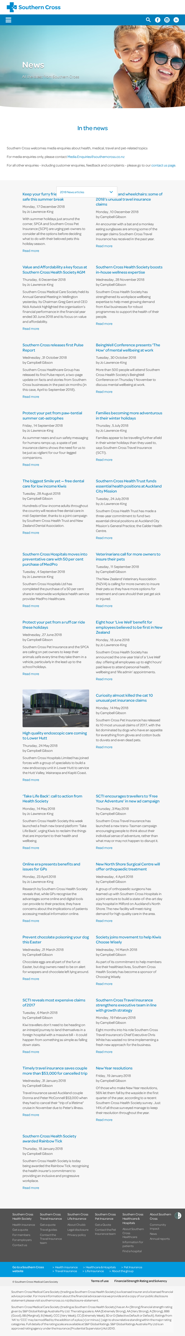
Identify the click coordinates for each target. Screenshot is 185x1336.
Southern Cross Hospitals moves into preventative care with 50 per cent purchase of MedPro (55, 559)
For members (21, 1235)
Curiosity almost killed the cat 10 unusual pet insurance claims (124, 698)
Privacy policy (76, 1235)
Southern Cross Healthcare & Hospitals (133, 1218)
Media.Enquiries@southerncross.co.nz (96, 156)
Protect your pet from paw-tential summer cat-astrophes (52, 415)
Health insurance (23, 1225)
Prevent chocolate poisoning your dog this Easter (56, 940)
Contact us (19, 1245)
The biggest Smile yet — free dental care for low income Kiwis (53, 483)
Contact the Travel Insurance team (51, 1239)
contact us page (163, 165)
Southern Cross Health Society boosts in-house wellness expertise (129, 270)
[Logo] (33, 7)
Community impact (158, 1227)
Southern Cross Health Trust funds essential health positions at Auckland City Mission (129, 486)
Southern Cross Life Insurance (77, 1216)
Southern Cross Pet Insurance (105, 1216)
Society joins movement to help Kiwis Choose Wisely (128, 940)
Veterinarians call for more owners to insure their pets (128, 557)
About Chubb (76, 1225)
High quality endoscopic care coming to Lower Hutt (55, 736)
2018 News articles (72, 192)
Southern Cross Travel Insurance (51, 1216)
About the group (123, 1271)
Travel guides (48, 1230)
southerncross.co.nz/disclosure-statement (69, 1300)
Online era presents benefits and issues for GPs (51, 867)
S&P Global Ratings (96, 1324)
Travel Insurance (66, 1271)
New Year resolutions (114, 1068)
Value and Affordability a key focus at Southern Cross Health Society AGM (55, 270)
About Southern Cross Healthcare (133, 1233)
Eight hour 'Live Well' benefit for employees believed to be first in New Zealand (129, 627)
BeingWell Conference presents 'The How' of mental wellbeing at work (128, 347)
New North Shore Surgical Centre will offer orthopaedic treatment (128, 867)
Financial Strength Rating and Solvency (140, 1281)
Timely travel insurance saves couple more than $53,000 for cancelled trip (55, 1071)
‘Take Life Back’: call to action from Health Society (52, 799)
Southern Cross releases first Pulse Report (53, 347)
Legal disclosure (77, 1230)
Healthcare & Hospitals (101, 1267)
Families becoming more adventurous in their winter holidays (129, 415)
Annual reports (160, 1239)
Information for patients (133, 1244)
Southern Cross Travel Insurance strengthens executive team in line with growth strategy (126, 1005)
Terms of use (100, 1281)
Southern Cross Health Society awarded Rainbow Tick (49, 1139)
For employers (22, 1240)
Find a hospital (132, 1251)
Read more (31, 250)
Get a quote (20, 1230)
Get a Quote (103, 1225)
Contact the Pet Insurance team (105, 1231)
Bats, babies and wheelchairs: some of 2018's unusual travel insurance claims (129, 199)
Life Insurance (94, 1271)
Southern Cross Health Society (22, 1216)
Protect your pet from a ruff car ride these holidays (54, 625)
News (153, 1234)
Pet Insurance (133, 1267)
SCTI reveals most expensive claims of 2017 (54, 1003)
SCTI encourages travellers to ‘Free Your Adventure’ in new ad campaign (128, 799)
